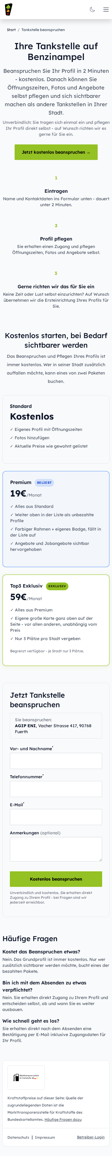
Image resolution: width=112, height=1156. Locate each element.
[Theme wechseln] (92, 9)
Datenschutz (18, 1137)
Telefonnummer (27, 776)
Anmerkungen (35, 833)
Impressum (45, 1137)
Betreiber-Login (91, 1137)
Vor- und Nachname (31, 748)
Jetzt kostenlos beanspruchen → (56, 152)
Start (11, 29)
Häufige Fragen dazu (63, 1119)
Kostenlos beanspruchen (56, 879)
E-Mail (17, 804)
